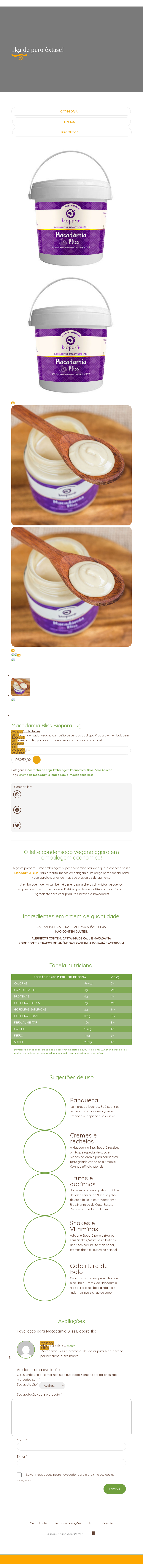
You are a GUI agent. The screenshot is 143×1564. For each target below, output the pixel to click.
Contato (107, 1523)
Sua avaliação (27, 1384)
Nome (22, 1440)
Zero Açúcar (103, 770)
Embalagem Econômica (69, 770)
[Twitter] (71, 825)
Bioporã (71, 6)
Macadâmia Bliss (26, 873)
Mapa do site (38, 1523)
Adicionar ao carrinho (37, 760)
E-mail (22, 1456)
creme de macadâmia (34, 775)
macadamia (59, 775)
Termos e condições (68, 1523)
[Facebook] (71, 810)
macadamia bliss (81, 775)
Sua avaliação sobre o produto (39, 1394)
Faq (91, 1523)
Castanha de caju (39, 770)
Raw (90, 770)
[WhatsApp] (71, 794)
